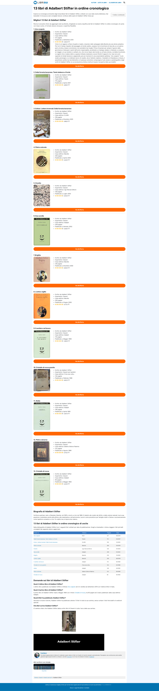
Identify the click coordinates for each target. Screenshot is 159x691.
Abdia (35, 568)
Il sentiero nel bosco (39, 561)
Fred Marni (44, 653)
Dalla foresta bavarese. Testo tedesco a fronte (45, 539)
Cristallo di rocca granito (40, 565)
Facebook (91, 656)
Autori (93, 2)
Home (36, 677)
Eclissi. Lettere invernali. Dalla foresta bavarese (45, 542)
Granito (35, 548)
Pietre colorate (37, 545)
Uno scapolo (37, 535)
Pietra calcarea (37, 571)
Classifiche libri (115, 2)
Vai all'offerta (79, 66)
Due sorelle (36, 552)
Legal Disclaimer (79, 688)
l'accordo (69, 656)
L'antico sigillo (37, 558)
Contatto (86, 688)
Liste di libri (102, 2)
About (71, 688)
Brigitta (35, 555)
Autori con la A (48, 677)
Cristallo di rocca (38, 574)
